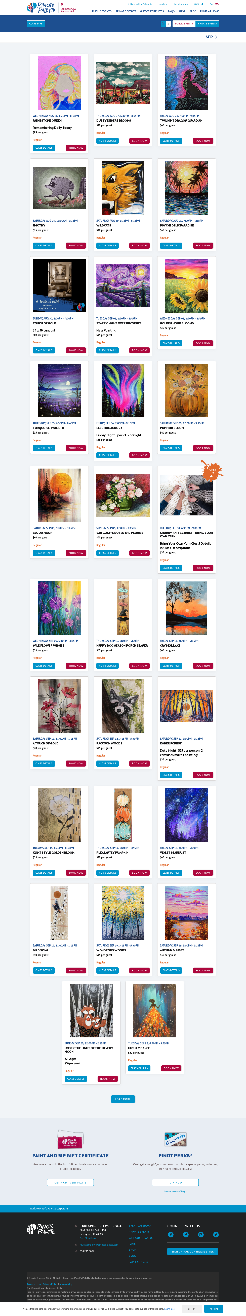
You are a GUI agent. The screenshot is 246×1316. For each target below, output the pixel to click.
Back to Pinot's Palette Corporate (49, 1208)
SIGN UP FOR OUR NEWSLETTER (193, 1251)
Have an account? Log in (175, 1191)
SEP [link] (210, 37)
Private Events (125, 11)
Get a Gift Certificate (70, 1182)
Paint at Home (209, 11)
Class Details (43, 147)
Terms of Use (34, 1284)
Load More (123, 1099)
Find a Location (180, 4)
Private (207, 23)
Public (184, 23)
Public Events (102, 11)
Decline (192, 1308)
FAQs (171, 11)
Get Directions (88, 1238)
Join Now (175, 1182)
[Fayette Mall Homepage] (41, 8)
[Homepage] (51, 1229)
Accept (214, 1308)
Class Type (36, 23)
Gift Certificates (152, 11)
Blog (192, 11)
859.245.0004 (87, 1251)
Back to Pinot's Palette (141, 4)
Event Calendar (140, 1226)
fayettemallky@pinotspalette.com (99, 1244)
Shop (182, 11)
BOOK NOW (75, 147)
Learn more (170, 1308)
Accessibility (65, 1284)
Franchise (162, 4)
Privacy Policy (50, 1284)
